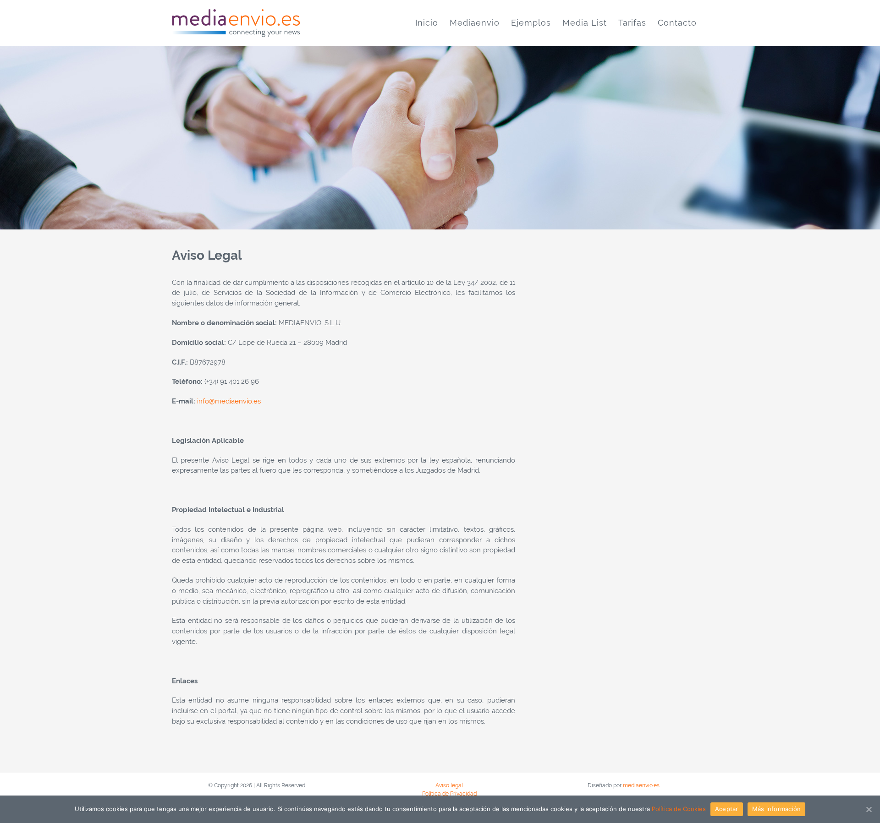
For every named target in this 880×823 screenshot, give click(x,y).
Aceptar (726, 808)
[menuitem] (426, 23)
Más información (776, 808)
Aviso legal (449, 785)
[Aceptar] (868, 809)
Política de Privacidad (449, 793)
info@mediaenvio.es (229, 401)
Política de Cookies (679, 808)
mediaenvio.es (641, 785)
